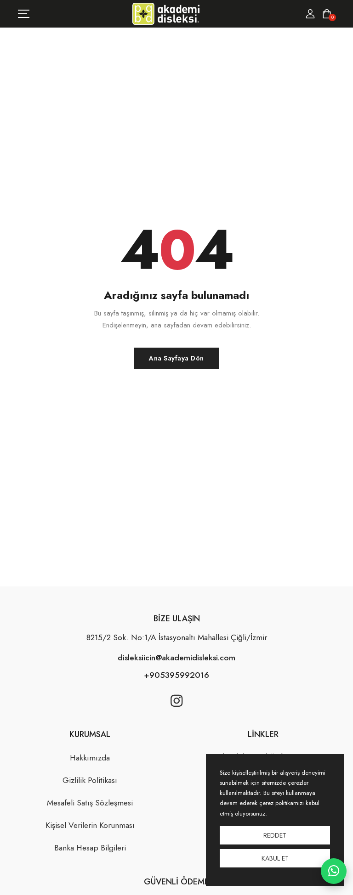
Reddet (274, 835)
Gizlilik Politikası (90, 780)
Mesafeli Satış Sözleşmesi (90, 803)
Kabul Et (275, 858)
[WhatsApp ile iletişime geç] (334, 871)
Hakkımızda (90, 758)
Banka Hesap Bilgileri (90, 848)
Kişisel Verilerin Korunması (90, 825)
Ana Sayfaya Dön (176, 358)
